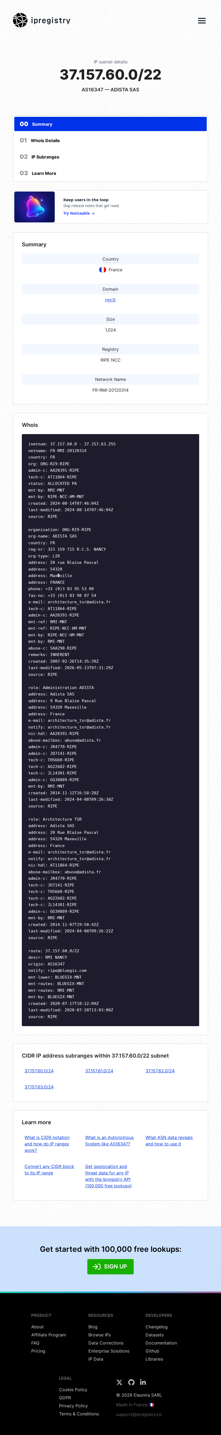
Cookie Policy (73, 1389)
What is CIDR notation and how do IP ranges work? (47, 1144)
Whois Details (40, 140)
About (37, 1326)
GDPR (65, 1397)
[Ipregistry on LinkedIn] (143, 1384)
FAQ (35, 1343)
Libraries (154, 1359)
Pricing (38, 1351)
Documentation (161, 1343)
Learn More (38, 173)
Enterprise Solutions (108, 1351)
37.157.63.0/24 (39, 1087)
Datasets (155, 1334)
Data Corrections (105, 1343)
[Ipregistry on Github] (132, 1384)
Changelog (157, 1326)
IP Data (95, 1359)
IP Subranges (39, 156)
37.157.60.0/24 (39, 1070)
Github (152, 1351)
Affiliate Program (48, 1334)
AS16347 (92, 89)
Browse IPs (99, 1334)
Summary (36, 123)
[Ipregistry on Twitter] (120, 1384)
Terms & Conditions (79, 1413)
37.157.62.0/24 (160, 1070)
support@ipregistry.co (139, 1414)
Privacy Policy (73, 1405)
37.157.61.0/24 (99, 1070)
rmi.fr (110, 299)
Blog (93, 1326)
